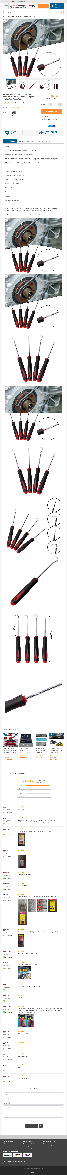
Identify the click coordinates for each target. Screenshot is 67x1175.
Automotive (11, 16)
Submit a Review (31, 1126)
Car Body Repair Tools (30, 16)
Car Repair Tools (20, 16)
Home (4, 16)
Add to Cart (52, 112)
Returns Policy (27, 1148)
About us (6, 1144)
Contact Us (46, 1144)
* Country (7, 1102)
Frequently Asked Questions (51, 1146)
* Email (7, 1099)
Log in (6, 1)
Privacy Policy (7, 1146)
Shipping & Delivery (29, 1146)
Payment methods (28, 1144)
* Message (8, 1107)
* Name (7, 1094)
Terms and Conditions (9, 1148)
